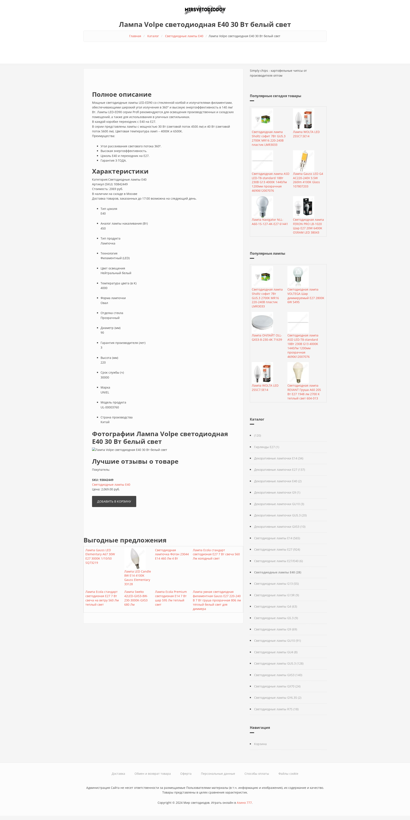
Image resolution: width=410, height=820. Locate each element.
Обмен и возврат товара (153, 774)
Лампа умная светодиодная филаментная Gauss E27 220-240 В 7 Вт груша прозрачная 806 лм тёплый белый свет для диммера (217, 600)
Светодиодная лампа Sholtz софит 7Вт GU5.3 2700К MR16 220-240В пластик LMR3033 (269, 138)
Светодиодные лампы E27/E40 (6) (278, 561)
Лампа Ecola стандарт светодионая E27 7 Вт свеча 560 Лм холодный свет (216, 554)
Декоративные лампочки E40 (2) (278, 481)
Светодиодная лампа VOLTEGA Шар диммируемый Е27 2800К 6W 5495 (305, 295)
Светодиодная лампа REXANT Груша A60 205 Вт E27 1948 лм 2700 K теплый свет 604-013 (304, 391)
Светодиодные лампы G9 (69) (275, 629)
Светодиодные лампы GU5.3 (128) (278, 663)
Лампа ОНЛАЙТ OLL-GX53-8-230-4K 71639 (267, 337)
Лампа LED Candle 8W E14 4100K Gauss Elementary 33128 (137, 577)
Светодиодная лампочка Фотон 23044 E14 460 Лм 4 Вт (172, 554)
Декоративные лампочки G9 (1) (277, 492)
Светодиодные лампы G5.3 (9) (276, 618)
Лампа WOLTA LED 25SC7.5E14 (306, 134)
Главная (135, 36)
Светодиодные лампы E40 (184, 36)
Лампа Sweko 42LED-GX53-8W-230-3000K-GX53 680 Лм (136, 598)
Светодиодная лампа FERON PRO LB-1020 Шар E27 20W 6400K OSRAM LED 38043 (308, 226)
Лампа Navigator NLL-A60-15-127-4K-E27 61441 (270, 222)
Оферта (186, 774)
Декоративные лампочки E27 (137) (279, 470)
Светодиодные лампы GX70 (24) (277, 686)
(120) (257, 435)
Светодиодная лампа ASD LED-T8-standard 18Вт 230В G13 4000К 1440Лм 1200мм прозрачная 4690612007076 (270, 182)
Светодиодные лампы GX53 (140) (278, 675)
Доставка (118, 774)
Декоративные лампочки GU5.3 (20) (280, 515)
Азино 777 (244, 803)
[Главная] (205, 9)
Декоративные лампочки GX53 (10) (279, 527)
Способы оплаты (257, 774)
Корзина (260, 744)
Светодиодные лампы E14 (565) (277, 538)
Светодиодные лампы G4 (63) (275, 606)
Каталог (153, 36)
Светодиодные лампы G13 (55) (276, 584)
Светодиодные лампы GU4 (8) (275, 652)
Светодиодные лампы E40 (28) (277, 572)
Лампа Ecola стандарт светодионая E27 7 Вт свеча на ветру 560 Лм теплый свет (102, 598)
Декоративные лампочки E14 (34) (278, 458)
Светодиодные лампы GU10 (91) (277, 641)
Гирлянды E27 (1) (266, 447)
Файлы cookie (288, 774)
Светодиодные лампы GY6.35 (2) (277, 698)
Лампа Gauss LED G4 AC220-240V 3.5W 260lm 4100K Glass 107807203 (308, 180)
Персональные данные (218, 774)
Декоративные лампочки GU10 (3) (279, 504)
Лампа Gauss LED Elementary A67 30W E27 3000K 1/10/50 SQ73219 (100, 556)
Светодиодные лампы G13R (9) (276, 595)
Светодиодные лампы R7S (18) (276, 709)
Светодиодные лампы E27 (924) (277, 549)
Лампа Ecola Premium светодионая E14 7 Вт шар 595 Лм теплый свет (171, 598)
